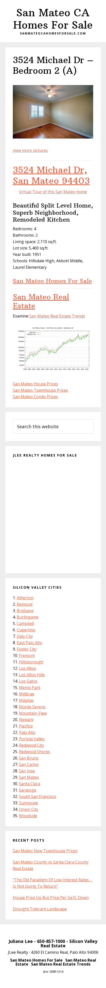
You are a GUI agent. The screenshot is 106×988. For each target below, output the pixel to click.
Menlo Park (29, 687)
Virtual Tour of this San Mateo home (53, 191)
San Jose (27, 771)
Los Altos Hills (32, 674)
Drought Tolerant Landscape (40, 909)
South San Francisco (37, 796)
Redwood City (31, 745)
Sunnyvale (28, 803)
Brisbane (25, 610)
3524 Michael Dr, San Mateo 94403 (51, 175)
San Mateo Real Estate (41, 301)
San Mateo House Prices (35, 384)
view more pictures (30, 150)
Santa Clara (29, 783)
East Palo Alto (29, 642)
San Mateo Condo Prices (35, 396)
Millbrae (26, 694)
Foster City (26, 649)
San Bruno (29, 758)
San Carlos (29, 764)
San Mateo (29, 777)
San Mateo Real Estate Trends (57, 316)
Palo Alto (27, 732)
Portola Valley (32, 738)
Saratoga (27, 790)
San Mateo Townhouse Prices (40, 390)
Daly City (25, 636)
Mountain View (33, 713)
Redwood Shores (34, 751)
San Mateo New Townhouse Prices (45, 850)
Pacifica (26, 726)
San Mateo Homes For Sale (52, 280)
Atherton (25, 597)
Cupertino (26, 630)
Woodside (28, 815)
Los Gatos (28, 681)
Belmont (25, 604)
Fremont (27, 655)
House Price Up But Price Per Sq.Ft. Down (51, 897)
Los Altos (27, 668)
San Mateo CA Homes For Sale (53, 18)
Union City (28, 809)
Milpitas (26, 700)
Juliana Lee (21, 941)
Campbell (25, 623)
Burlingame (27, 617)
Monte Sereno (32, 706)
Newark (26, 719)
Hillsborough (31, 662)
